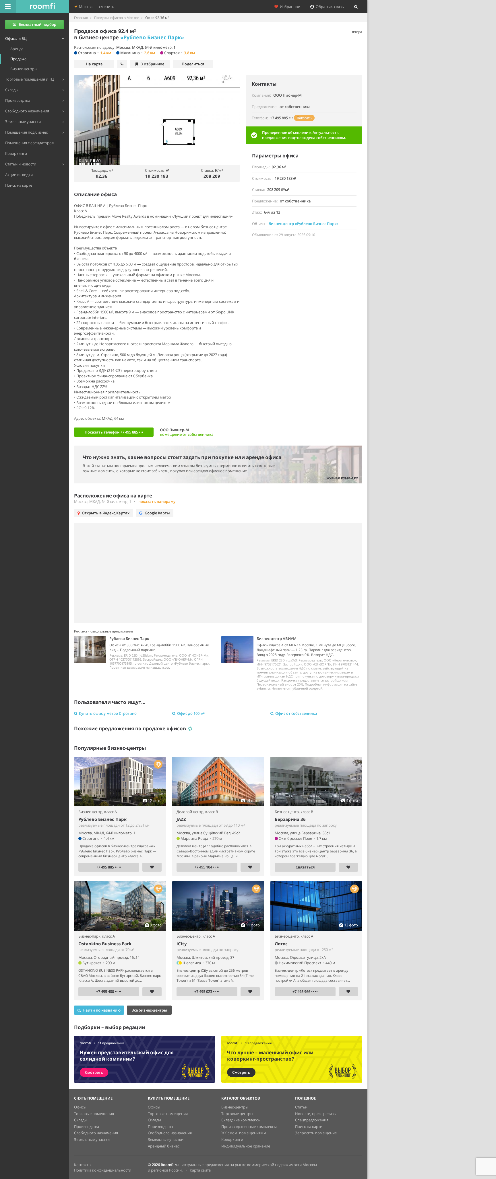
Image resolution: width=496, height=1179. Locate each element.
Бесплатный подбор (37, 24)
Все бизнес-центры (149, 1010)
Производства (86, 1126)
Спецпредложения (311, 1120)
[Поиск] (356, 6)
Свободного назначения (96, 1132)
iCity (182, 943)
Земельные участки (92, 1139)
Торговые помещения (94, 1113)
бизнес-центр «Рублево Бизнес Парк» (303, 223)
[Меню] (8, 6)
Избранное (289, 6)
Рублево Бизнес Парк (102, 819)
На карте (94, 64)
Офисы (80, 1107)
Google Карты (157, 513)
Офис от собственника (296, 713)
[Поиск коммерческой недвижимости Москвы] (42, 6)
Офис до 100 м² (191, 713)
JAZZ (181, 819)
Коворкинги (232, 1139)
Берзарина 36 (290, 819)
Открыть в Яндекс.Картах (105, 513)
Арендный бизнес (163, 1146)
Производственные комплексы (249, 1126)
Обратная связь (329, 6)
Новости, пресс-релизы (315, 1113)
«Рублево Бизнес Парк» (152, 37)
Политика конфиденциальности (102, 1170)
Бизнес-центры (234, 1107)
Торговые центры (237, 1113)
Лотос (281, 943)
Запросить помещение (316, 1132)
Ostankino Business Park (104, 943)
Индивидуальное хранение (245, 1146)
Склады (80, 1120)
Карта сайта (200, 1170)
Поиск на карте (308, 1126)
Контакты (82, 1164)
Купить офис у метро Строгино (108, 713)
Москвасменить (95, 6)
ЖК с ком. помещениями (243, 1132)
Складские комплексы (241, 1120)
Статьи (301, 1107)
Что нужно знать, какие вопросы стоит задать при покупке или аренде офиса (182, 457)
